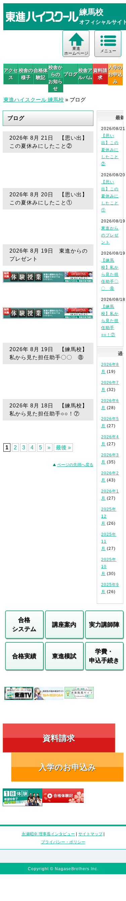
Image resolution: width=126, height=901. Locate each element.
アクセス (11, 74)
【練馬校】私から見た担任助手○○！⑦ (110, 320)
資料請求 (100, 74)
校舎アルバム (85, 74)
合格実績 (24, 656)
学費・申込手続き (104, 656)
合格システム (24, 624)
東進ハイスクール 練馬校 (33, 100)
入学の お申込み (115, 74)
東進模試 (64, 656)
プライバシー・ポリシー (63, 842)
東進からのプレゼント (110, 235)
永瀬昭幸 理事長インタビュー (48, 834)
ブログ (71, 74)
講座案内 (64, 624)
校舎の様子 (26, 74)
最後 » (63, 447)
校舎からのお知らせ (55, 78)
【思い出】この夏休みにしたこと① (110, 196)
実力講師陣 (104, 624)
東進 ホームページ (76, 51)
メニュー (108, 51)
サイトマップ (90, 834)
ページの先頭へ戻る (75, 464)
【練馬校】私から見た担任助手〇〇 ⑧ (110, 274)
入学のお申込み (67, 767)
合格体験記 (41, 74)
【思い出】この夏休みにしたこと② (110, 149)
